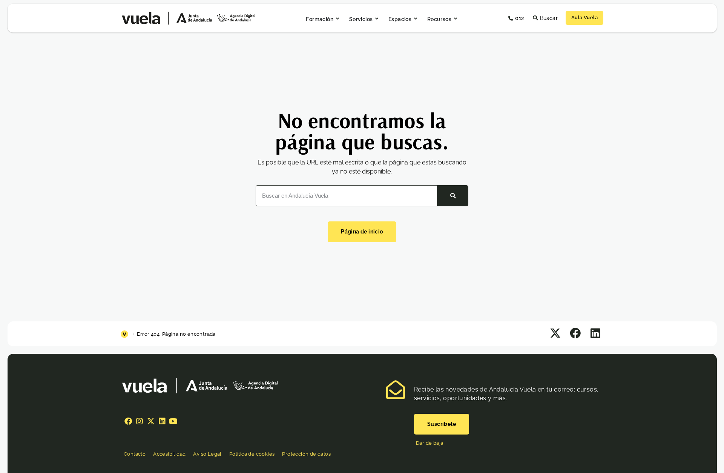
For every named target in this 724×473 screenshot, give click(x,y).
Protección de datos (306, 454)
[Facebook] (128, 421)
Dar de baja (429, 443)
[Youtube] (173, 421)
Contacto (135, 454)
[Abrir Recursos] (455, 19)
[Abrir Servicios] (376, 19)
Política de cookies (252, 454)
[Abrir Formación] (337, 19)
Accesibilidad (169, 454)
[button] (555, 333)
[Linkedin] (162, 421)
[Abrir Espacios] (415, 19)
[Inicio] (125, 334)
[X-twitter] (151, 421)
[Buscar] (452, 196)
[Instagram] (139, 421)
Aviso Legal (207, 454)
